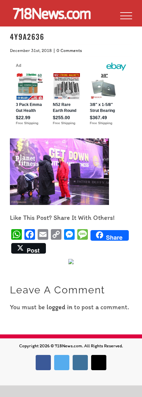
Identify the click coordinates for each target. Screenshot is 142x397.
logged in (59, 307)
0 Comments (69, 50)
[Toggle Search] (103, 16)
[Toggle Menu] (126, 16)
